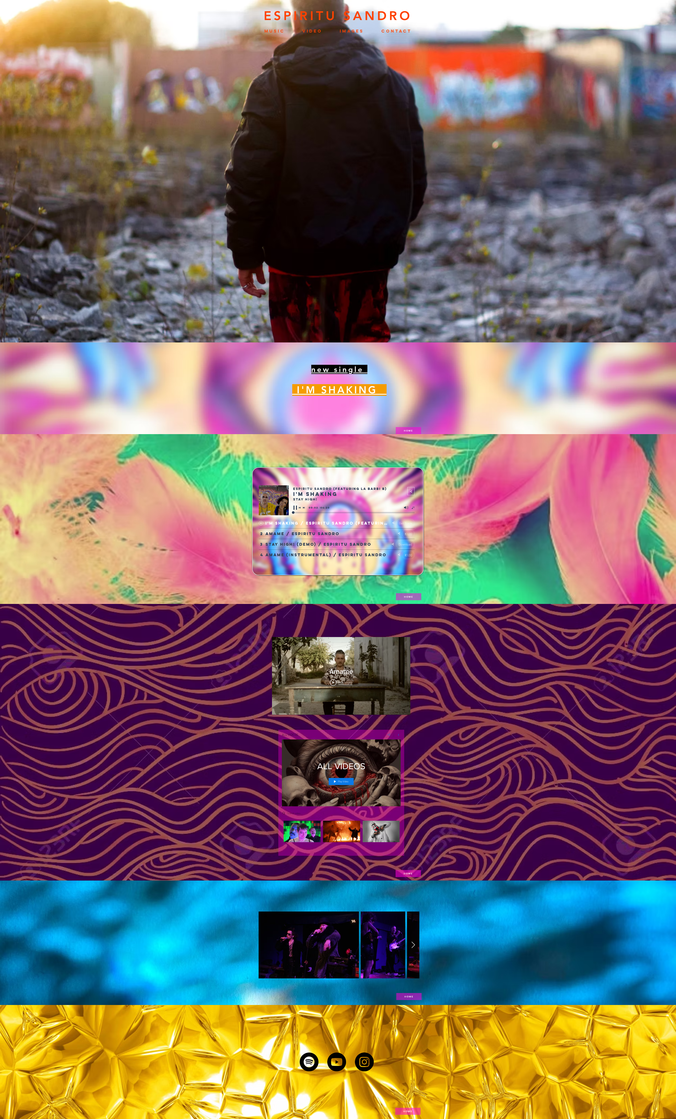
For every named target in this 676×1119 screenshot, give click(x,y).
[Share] (389, 735)
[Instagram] (364, 1061)
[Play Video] (302, 831)
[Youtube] (336, 1061)
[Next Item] (413, 945)
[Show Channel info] (397, 735)
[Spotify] (309, 1061)
